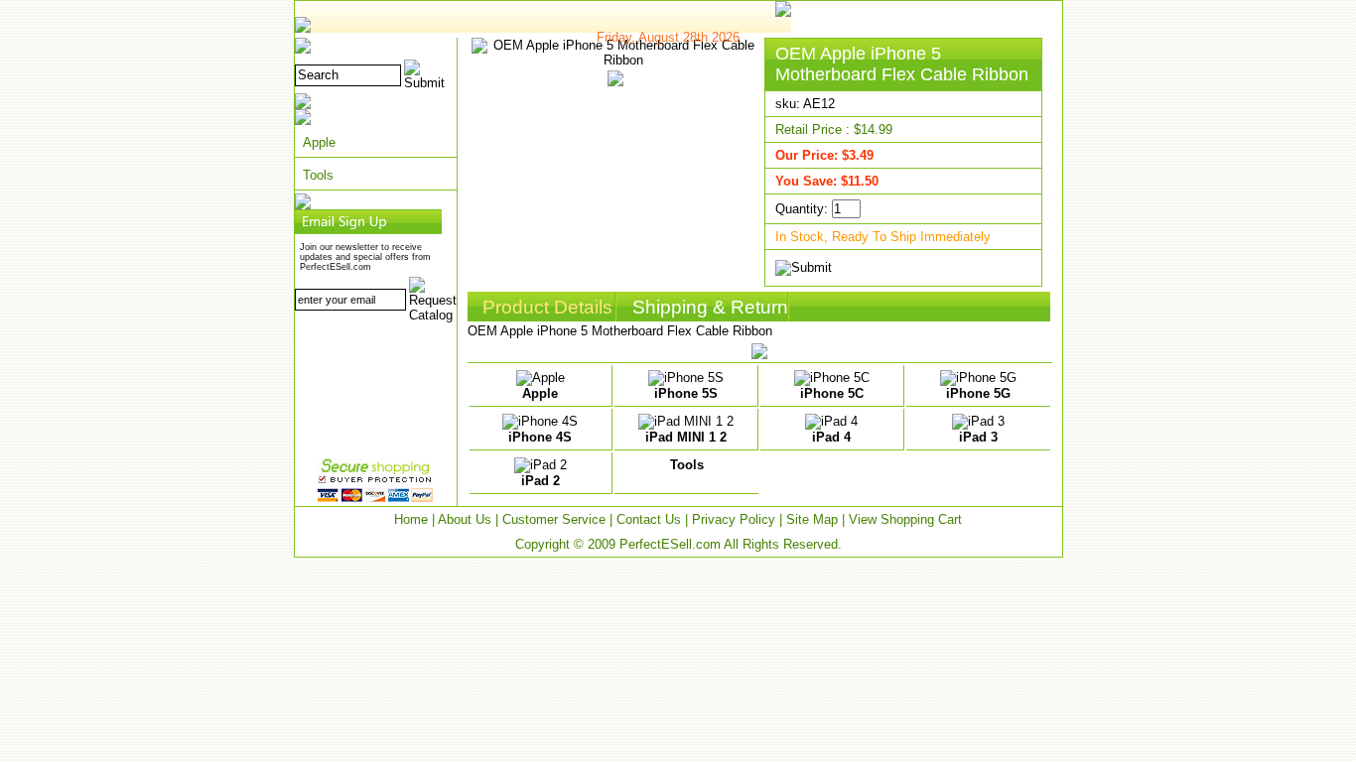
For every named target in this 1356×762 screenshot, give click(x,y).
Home (411, 519)
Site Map (812, 519)
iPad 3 (978, 437)
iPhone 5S (686, 393)
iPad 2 (540, 480)
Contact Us (648, 519)
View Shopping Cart (905, 519)
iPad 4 (831, 437)
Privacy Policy (733, 519)
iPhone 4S (540, 437)
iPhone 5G (978, 393)
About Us (464, 519)
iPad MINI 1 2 (686, 437)
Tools (318, 175)
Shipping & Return (710, 307)
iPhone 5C (832, 393)
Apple (319, 142)
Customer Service (554, 519)
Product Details (547, 307)
